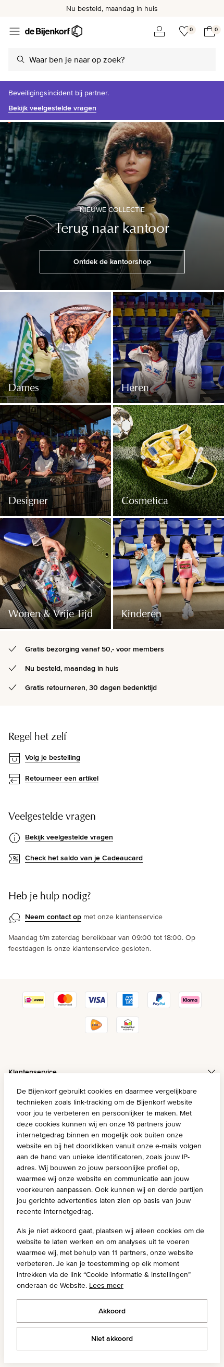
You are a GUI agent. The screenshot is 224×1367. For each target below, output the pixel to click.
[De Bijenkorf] (53, 31)
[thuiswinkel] (127, 1030)
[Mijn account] (159, 31)
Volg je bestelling (52, 757)
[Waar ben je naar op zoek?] (21, 59)
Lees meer (106, 1285)
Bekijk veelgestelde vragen (52, 108)
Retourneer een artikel (61, 778)
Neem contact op (53, 916)
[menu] (14, 31)
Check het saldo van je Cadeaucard (84, 857)
